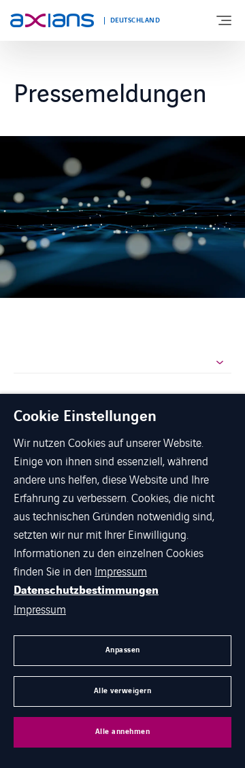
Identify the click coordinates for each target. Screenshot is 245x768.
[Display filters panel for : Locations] (122, 362)
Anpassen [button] (122, 650)
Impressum (121, 571)
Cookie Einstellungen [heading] (85, 417)
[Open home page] (52, 20)
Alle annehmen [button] (122, 732)
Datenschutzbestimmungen (86, 590)
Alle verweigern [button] (123, 691)
